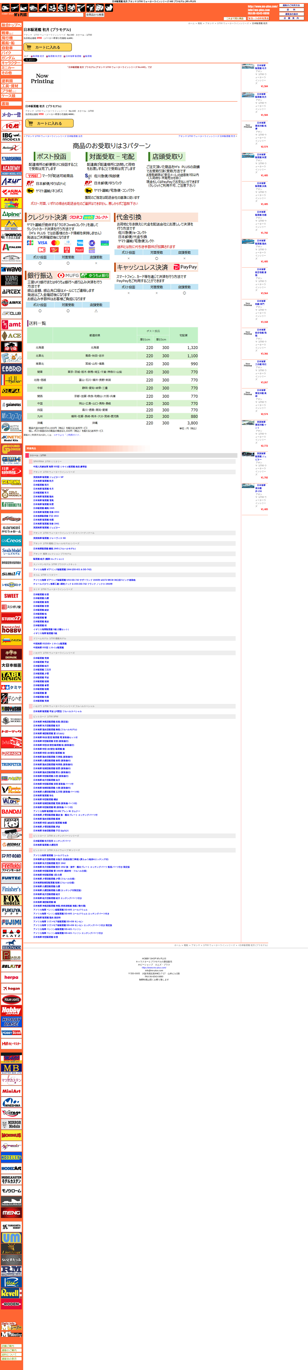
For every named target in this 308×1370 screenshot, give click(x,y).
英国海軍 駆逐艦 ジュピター (46, 527)
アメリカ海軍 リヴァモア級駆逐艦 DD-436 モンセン (58, 921)
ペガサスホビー (11, 955)
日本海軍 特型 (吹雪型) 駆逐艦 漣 (49, 753)
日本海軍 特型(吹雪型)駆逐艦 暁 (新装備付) (53, 745)
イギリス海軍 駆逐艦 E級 (45, 633)
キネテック (11, 438)
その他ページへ (11, 72)
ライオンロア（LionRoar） (11, 1248)
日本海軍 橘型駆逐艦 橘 (44, 902)
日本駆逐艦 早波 (41, 662)
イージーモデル (11, 225)
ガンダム (62, 8)
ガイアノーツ (11, 405)
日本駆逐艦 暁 (40, 614)
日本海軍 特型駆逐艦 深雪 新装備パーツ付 (53, 784)
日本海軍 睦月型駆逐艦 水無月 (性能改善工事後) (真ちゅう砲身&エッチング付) (70, 859)
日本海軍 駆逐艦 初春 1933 (46, 512)
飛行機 (15, 8)
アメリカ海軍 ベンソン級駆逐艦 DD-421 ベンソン (57, 929)
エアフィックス (11, 302)
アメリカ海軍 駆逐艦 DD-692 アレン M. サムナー (56, 811)
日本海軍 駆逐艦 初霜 (43, 520)
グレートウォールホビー (11, 460)
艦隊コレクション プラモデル (57, 554)
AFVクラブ (11, 313)
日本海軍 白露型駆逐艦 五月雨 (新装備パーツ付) (56, 792)
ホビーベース (11, 1021)
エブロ (11, 368)
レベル (11, 1293)
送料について (11, 1354)
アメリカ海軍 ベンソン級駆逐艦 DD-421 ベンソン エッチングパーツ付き (68, 933)
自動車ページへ (11, 47)
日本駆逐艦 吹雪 (41, 594)
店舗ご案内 (11, 1346)
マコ (11, 1058)
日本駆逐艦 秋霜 (41, 697)
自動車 (33, 8)
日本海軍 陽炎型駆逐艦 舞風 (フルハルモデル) (55, 729)
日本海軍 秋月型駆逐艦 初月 (46, 725)
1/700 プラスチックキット (64, 564)
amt (11, 324)
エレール (11, 379)
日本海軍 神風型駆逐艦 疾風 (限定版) (50, 721)
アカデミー (11, 170)
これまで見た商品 (234, 18)
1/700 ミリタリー (53, 461)
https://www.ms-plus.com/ (154, 967)
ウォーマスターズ (11, 280)
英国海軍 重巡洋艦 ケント (260, 425)
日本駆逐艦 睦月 (41, 666)
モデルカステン (11, 1179)
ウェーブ (11, 269)
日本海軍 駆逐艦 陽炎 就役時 (47, 917)
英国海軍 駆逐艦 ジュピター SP (48, 477)
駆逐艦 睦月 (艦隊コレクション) (48, 559)
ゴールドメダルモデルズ (11, 493)
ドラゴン (11, 753)
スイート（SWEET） (11, 596)
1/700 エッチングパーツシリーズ (63, 836)
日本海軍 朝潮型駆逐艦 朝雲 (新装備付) (52, 768)
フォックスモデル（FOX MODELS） (11, 900)
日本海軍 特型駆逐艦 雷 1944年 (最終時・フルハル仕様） (60, 871)
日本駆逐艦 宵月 (41, 492)
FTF (11, 346)
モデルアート (11, 1168)
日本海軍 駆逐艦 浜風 (260, 185)
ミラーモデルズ (11, 1124)
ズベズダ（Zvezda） (11, 640)
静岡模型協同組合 (11, 562)
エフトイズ (11, 357)
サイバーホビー (11, 518)
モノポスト (11, 1201)
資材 (90, 8)
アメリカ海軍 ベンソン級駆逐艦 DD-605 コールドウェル (60, 910)
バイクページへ (11, 52)
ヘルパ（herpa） (11, 977)
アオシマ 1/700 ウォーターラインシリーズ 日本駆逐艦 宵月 (206, 136)
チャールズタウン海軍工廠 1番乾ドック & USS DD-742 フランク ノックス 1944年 (73, 584)
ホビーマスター (11, 1043)
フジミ (11, 922)
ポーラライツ (11, 999)
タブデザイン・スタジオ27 (11, 676)
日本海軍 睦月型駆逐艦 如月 (46, 780)
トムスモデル (11, 742)
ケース (100, 8)
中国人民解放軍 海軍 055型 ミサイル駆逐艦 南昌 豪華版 (60, 466)
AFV (11, 32)
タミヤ (36, 589)
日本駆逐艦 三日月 (42, 669)
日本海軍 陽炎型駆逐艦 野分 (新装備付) (52, 772)
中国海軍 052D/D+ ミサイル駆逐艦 (50, 643)
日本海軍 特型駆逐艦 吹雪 (45, 937)
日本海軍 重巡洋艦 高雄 (260, 393)
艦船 (186, 945)
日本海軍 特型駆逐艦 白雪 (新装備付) (50, 776)
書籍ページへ (11, 103)
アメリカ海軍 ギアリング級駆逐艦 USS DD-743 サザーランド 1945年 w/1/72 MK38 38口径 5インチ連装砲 (84, 580)
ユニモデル (11, 1226)
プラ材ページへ (11, 90)
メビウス (11, 1135)
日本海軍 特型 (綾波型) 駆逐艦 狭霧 (50, 823)
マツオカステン (11, 1080)
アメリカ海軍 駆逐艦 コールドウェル (51, 855)
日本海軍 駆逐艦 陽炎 (43, 496)
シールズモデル (11, 551)
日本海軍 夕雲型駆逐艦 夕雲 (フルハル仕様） (54, 879)
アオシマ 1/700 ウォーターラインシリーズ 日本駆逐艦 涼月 (54, 136)
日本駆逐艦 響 (40, 617)
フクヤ (11, 911)
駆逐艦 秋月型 (55, 56)
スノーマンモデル (41, 564)
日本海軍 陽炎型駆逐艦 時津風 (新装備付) (53, 764)
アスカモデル (11, 192)
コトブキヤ (11, 504)
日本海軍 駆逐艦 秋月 (43, 481)
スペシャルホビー (11, 629)
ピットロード (39, 716)
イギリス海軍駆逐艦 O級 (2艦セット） (51, 629)
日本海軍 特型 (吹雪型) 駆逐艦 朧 (49, 749)
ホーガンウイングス (11, 988)
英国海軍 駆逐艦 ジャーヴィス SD (49, 538)
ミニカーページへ (11, 67)
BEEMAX (11, 845)
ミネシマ (11, 1102)
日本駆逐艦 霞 (40, 693)
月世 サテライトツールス (11, 471)
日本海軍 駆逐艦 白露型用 (45, 845)
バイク (43, 8)
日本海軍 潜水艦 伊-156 (260, 488)
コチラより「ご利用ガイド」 (67, 435)
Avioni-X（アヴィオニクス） (11, 147)
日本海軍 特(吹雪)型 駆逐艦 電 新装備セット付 (55, 737)
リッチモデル (11, 1282)
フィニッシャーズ (11, 889)
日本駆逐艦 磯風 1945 (43, 508)
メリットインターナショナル (11, 1146)
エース (11, 335)
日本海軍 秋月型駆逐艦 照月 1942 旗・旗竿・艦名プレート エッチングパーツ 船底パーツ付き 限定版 (81, 867)
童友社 (11, 709)
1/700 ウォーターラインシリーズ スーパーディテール (68, 533)
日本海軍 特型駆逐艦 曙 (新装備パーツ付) (53, 807)
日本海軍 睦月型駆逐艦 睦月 (46, 894)
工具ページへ (11, 85)
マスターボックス (11, 1069)
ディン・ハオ (11, 698)
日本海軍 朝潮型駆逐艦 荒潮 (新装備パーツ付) (55, 803)
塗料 (71, 8)
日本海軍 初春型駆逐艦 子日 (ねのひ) (50, 830)
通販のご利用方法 (291, 5)
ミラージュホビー (11, 1113)
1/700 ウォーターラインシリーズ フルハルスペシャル (68, 706)
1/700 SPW (52, 716)
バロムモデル (11, 800)
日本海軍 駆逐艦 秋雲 (43, 504)
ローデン (11, 1304)
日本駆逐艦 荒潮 (41, 658)
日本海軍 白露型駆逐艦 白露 (46, 886)
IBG (11, 136)
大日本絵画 (11, 665)
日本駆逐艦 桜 (40, 625)
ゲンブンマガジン (11, 482)
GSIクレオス (11, 540)
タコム (36, 575)
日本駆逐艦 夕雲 (41, 673)
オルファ (11, 391)
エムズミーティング (11, 1334)
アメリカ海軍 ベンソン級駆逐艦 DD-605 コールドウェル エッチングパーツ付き (71, 913)
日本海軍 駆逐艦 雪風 (43, 500)
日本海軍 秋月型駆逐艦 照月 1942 (49, 863)
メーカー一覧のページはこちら (11, 114)
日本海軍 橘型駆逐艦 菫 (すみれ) (48, 733)
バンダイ (11, 811)
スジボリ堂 (11, 607)
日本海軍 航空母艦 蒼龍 (260, 272)
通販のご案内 (11, 1350)
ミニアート (11, 1091)
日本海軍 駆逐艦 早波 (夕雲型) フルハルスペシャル (57, 711)
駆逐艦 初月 (38, 56)
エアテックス (11, 291)
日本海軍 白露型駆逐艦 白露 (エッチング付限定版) (57, 890)
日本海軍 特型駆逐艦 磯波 (45, 799)
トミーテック (11, 731)
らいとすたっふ (11, 1259)
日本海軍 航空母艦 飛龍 (260, 333)
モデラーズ (11, 1157)
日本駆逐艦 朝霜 (41, 689)
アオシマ (29, 111)
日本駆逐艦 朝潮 (41, 681)
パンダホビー (11, 822)
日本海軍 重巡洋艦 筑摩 (260, 126)
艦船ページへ (11, 42)
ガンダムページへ (11, 57)
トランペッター (11, 764)
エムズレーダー (11, 1326)
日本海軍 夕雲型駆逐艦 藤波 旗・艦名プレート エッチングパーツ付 (65, 815)
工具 (81, 8)
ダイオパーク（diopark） (11, 654)
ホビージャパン (11, 1010)
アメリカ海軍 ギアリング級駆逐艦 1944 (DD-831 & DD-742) (62, 569)
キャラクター (52, 8)
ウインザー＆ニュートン (11, 258)
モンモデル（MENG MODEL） (11, 1212)
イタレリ (11, 247)
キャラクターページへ (11, 62)
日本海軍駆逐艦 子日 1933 (46, 516)
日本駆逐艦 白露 (41, 598)
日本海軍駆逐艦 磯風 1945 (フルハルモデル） (55, 548)
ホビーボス (11, 1032)
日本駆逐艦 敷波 (41, 621)
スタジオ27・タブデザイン (11, 618)
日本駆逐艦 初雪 (41, 606)
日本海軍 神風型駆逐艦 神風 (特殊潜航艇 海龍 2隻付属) (59, 906)
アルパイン (11, 214)
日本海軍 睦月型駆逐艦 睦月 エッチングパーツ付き (57, 898)
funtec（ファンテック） (11, 878)
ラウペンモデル (11, 1271)
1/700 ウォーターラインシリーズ (49, 35)
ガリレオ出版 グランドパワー (11, 449)
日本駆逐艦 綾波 (41, 610)
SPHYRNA (38, 461)
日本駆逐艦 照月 (41, 485)
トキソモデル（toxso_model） (11, 720)
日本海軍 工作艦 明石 (260, 363)
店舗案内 (291, 18)
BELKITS (11, 966)
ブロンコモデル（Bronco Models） (11, 944)
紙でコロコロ (11, 416)
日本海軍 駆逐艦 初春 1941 (46, 523)
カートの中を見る (258, 18)
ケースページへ (11, 95)
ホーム (177, 945)
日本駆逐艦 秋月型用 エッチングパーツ (52, 841)
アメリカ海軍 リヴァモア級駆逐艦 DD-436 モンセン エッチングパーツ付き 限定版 (72, 925)
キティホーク (11, 427)
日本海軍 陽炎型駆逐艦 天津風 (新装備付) (53, 757)
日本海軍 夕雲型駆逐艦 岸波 (46, 826)
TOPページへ (11, 25)
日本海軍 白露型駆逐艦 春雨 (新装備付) (52, 760)
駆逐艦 (88, 56)
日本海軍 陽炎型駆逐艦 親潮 (46, 819)
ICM (11, 125)
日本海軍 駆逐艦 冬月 (43, 489)
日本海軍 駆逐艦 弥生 (43, 795)
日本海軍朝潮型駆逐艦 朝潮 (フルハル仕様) (53, 882)
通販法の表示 (11, 1359)
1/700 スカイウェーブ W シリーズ (63, 850)
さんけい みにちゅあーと (11, 529)
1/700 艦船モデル (57, 638)
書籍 (109, 8)
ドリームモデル (40, 638)
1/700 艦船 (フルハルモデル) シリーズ (61, 543)
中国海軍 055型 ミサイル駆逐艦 (48, 647)
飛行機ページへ (11, 37)
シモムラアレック (11, 584)
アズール (11, 181)
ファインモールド (11, 867)
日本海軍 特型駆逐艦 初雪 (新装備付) (50, 741)
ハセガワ (37, 653)
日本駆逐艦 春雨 (41, 602)
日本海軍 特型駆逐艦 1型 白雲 (47, 875)
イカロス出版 (11, 236)
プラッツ (11, 933)
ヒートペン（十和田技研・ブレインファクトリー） (11, 833)
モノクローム (11, 1190)
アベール (11, 203)
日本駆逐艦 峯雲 (41, 685)
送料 (291, 10)
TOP (14, 14)
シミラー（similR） (11, 573)
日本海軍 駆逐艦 (73, 56)
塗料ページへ (11, 80)
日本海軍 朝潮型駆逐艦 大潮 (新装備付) (52, 788)
